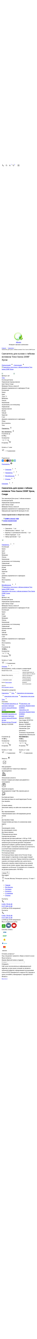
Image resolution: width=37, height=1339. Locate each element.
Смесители (11, 348)
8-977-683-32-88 (7, 906)
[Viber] (10, 461)
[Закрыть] (23, 2)
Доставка (8, 889)
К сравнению (10, 451)
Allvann (18, 342)
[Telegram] (15, 461)
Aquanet (21, 716)
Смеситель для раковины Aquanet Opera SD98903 (27, 712)
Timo (3, 378)
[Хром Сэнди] (4, 396)
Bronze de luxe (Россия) (9, 722)
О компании (9, 893)
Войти (3, 682)
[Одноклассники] (5, 461)
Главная (4, 348)
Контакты (8, 891)
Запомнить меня (7, 680)
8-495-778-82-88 (7, 904)
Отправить (5, 964)
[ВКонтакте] (3, 461)
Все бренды (9, 887)
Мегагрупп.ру (4, 978)
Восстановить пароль (7, 687)
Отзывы (7, 895)
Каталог (18, 165)
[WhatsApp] (12, 461)
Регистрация (8, 682)
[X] (8, 461)
